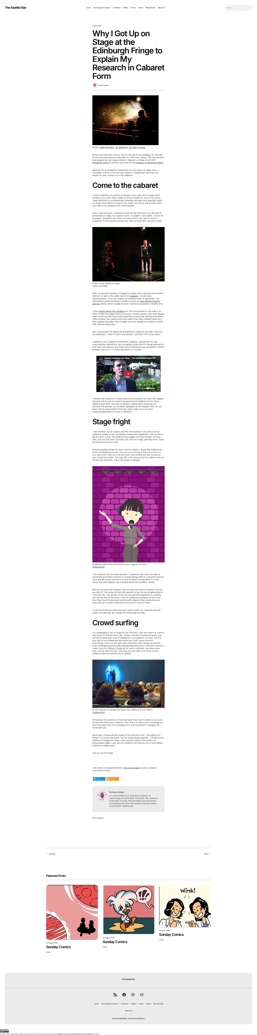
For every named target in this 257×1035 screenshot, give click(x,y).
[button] (99, 779)
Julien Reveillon (106, 147)
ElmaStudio (123, 1018)
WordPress (141, 1018)
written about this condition (112, 311)
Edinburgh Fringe (100, 162)
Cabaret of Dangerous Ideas (149, 162)
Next (206, 854)
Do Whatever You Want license (130, 147)
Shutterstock (98, 567)
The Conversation (131, 768)
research (134, 296)
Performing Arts (98, 818)
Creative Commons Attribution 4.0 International (75, 1034)
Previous (52, 854)
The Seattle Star (15, 7)
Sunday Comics (58, 947)
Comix (48, 952)
